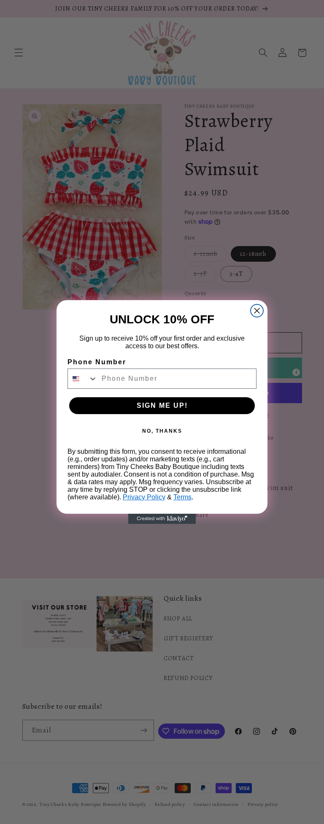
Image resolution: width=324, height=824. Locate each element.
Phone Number (97, 362)
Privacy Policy (144, 497)
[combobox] (82, 378)
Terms (182, 497)
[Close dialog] (257, 310)
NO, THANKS (162, 431)
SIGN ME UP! (162, 405)
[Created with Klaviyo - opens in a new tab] (162, 519)
